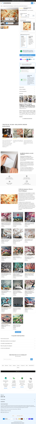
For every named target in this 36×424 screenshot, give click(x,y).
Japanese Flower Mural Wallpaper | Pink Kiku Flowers (17, 257)
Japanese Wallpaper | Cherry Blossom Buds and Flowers (29, 240)
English (13, 415)
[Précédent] (2, 135)
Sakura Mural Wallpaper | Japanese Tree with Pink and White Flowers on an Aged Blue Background (17, 292)
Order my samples (27, 67)
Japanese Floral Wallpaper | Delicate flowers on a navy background (17, 309)
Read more (21, 116)
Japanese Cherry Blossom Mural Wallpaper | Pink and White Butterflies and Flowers (6, 240)
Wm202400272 (31, 365)
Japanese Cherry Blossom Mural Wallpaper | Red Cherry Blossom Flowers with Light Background (6, 224)
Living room (23, 365)
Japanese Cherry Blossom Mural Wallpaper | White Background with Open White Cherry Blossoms (17, 240)
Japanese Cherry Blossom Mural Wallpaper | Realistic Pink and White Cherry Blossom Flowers (29, 274)
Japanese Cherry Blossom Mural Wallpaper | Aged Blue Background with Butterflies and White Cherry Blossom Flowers (17, 274)
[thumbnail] (6, 27)
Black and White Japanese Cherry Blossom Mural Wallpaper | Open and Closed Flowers (6, 274)
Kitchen (18, 365)
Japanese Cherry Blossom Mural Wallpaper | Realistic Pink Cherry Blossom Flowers (29, 224)
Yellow (18, 367)
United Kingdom (20, 415)
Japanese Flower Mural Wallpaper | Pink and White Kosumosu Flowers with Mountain (17, 326)
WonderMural (15, 225)
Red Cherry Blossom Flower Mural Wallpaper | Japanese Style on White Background (29, 257)
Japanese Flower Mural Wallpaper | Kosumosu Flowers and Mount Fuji (5, 325)
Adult (3, 365)
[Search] (32, 3)
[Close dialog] (35, 423)
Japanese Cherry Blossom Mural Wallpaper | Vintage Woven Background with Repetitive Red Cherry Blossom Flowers (29, 292)
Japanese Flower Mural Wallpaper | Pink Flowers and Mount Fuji (29, 309)
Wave (27, 365)
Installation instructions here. (27, 118)
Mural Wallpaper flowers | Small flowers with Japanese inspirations (6, 309)
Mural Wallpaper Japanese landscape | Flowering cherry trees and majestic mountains (17, 224)
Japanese (14, 365)
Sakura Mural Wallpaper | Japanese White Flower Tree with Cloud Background (6, 291)
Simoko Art (24, 108)
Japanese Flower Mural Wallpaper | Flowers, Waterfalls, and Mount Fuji (6, 257)
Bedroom (6, 365)
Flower (10, 365)
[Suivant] (34, 135)
